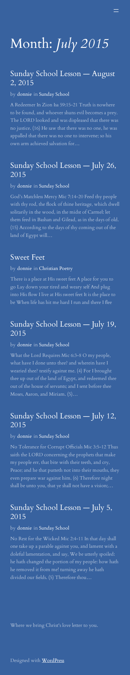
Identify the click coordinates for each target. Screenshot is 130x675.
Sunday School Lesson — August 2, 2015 (62, 78)
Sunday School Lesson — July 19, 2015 (63, 329)
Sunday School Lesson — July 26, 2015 (63, 170)
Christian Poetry (56, 268)
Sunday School (54, 94)
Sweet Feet (27, 257)
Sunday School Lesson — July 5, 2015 (61, 512)
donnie (24, 94)
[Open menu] (116, 10)
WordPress (53, 660)
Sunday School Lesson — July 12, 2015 (63, 421)
